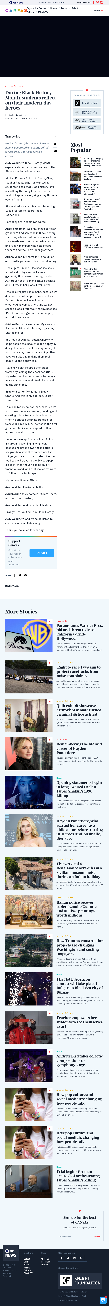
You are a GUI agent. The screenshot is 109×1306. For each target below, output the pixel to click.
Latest (27, 1259)
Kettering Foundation (67, 1300)
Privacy (44, 1265)
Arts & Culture (14, 86)
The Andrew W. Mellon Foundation (72, 1292)
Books (53, 8)
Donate (42, 552)
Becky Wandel (15, 115)
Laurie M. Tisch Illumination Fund (72, 1296)
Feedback (45, 1262)
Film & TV (43, 12)
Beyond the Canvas (36, 8)
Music (64, 8)
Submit (97, 1236)
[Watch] (29, 635)
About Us (45, 1259)
